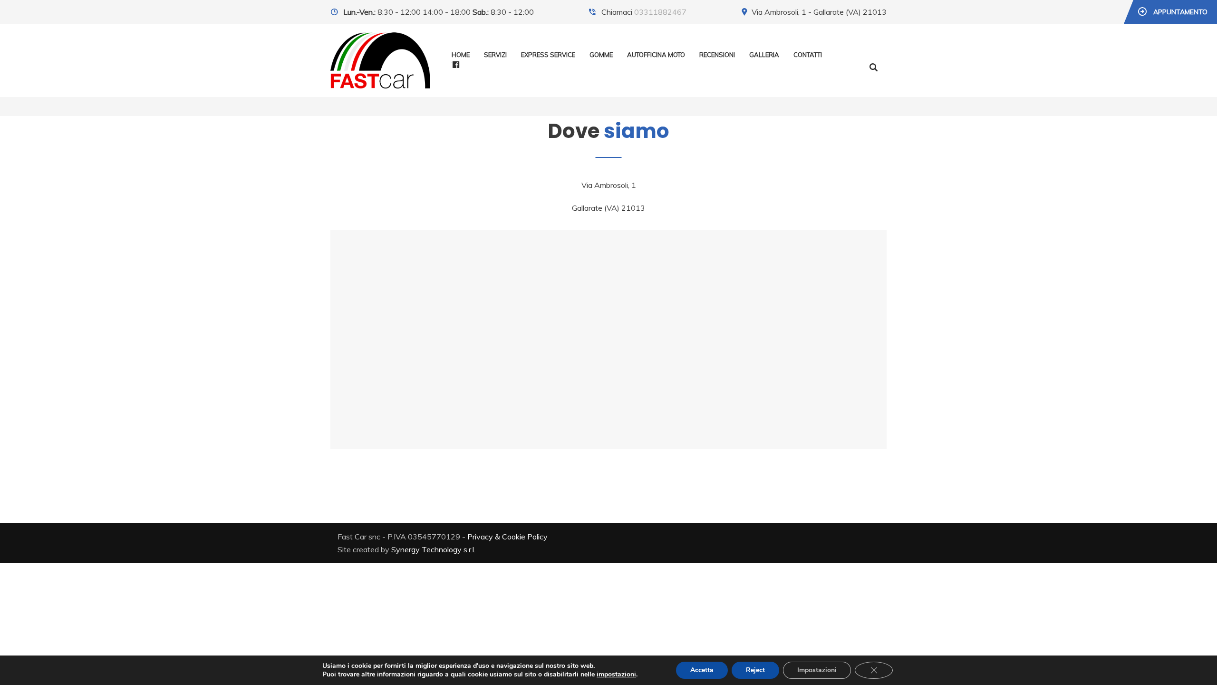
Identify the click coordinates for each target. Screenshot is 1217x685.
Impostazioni (817, 670)
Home (461, 55)
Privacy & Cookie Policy (507, 536)
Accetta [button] (702, 670)
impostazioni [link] (616, 674)
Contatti (807, 55)
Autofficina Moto (656, 55)
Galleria (764, 55)
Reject (755, 670)
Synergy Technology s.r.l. (433, 549)
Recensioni (717, 55)
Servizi (495, 55)
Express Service (548, 55)
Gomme (601, 55)
